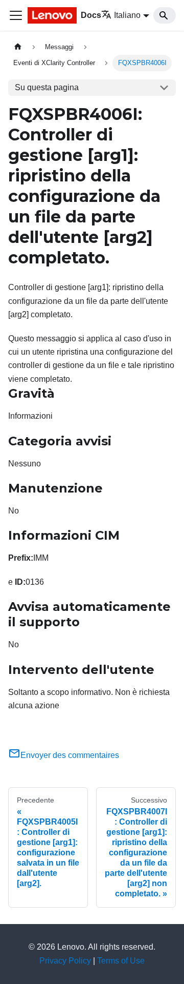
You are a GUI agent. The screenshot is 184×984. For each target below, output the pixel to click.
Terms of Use (121, 960)
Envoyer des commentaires (69, 755)
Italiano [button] (127, 15)
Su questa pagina (47, 87)
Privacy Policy (65, 960)
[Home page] (18, 47)
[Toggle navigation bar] (16, 15)
